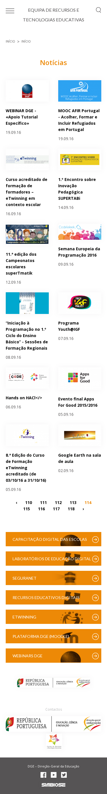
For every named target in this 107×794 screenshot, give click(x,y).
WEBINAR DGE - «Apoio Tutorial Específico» (22, 117)
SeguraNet (25, 578)
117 (56, 508)
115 (26, 508)
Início (10, 41)
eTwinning (24, 616)
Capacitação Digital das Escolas (50, 539)
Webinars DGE (28, 655)
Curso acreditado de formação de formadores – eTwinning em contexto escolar (26, 192)
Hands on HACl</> (24, 397)
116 (41, 508)
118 (71, 508)
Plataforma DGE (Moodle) (41, 636)
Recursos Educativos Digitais (46, 597)
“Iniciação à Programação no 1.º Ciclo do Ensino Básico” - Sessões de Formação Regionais (27, 335)
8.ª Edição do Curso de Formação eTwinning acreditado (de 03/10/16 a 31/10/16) (26, 467)
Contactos (53, 709)
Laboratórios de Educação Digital (52, 558)
